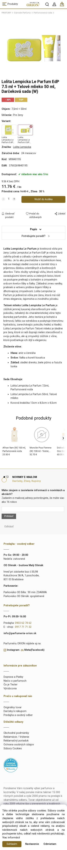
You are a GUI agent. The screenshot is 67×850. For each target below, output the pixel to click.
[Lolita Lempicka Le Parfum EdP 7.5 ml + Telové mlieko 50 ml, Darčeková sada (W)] (33, 46)
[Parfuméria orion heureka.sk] (11, 765)
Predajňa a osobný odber (18, 715)
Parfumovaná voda (43, 12)
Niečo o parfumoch (15, 680)
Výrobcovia (10, 688)
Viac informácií (11, 837)
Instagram (13, 649)
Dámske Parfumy (22, 12)
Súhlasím (12, 844)
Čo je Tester (11, 684)
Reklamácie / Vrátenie (16, 736)
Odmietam (49, 844)
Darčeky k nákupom (15, 711)
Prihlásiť (8, 516)
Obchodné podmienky (16, 732)
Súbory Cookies (13, 748)
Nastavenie (32, 844)
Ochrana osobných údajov (19, 744)
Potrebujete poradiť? (33, 236)
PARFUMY (6, 12)
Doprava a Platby (13, 676)
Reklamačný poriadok (16, 740)
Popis (33, 229)
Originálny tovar (13, 707)
